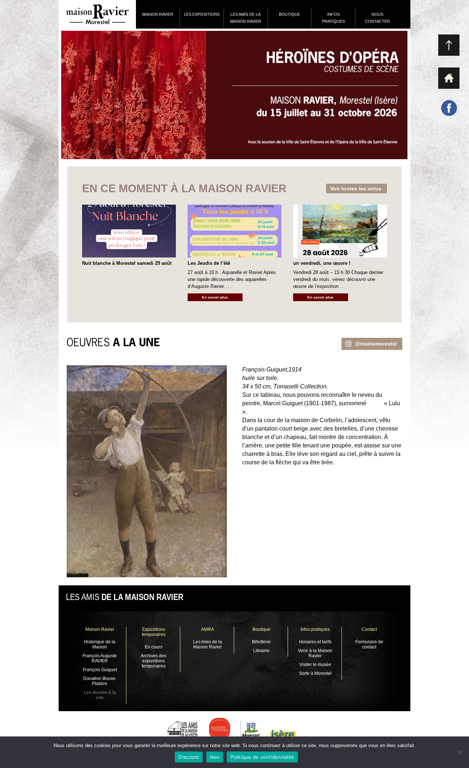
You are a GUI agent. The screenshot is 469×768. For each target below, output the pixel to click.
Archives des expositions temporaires (153, 661)
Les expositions (201, 14)
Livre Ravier (234, 95)
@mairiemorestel (376, 344)
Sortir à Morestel (315, 673)
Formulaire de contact (369, 644)
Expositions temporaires (154, 632)
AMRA (207, 629)
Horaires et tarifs (315, 641)
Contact (369, 629)
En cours (153, 647)
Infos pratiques (333, 17)
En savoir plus (215, 297)
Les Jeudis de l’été (209, 263)
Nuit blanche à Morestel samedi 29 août (126, 263)
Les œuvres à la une (100, 695)
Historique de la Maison (99, 644)
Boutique (261, 629)
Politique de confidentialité (262, 757)
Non (215, 757)
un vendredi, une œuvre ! (321, 263)
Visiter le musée (315, 664)
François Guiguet (100, 669)
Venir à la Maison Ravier (315, 653)
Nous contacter (377, 17)
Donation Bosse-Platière (100, 681)
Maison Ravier (157, 14)
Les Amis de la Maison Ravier (245, 17)
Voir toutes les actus (355, 188)
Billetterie (261, 641)
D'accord (188, 757)
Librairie (261, 650)
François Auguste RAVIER (99, 658)
